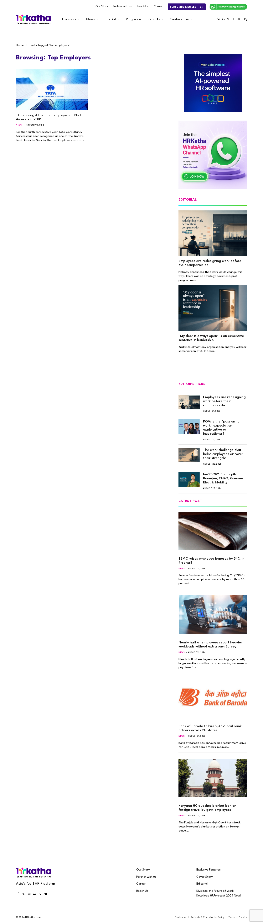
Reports (154, 19)
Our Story (101, 6)
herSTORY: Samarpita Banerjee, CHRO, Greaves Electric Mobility (223, 478)
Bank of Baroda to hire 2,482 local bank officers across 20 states (210, 728)
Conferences (179, 19)
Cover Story (204, 876)
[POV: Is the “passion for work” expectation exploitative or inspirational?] (189, 426)
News (90, 19)
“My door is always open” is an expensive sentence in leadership (211, 338)
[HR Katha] (33, 19)
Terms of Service (237, 917)
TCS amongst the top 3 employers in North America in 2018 (49, 117)
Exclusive (69, 19)
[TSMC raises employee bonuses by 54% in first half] (212, 531)
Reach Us (143, 6)
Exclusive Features (208, 869)
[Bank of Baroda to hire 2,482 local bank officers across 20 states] (212, 698)
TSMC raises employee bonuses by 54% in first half (211, 560)
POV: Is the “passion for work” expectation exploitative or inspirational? (222, 427)
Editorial (202, 883)
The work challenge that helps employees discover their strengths (223, 454)
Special (110, 19)
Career (158, 6)
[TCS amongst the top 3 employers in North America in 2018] (52, 89)
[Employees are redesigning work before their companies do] (212, 233)
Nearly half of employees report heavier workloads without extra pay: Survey (210, 644)
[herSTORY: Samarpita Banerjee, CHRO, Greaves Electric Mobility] (189, 479)
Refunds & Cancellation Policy (207, 917)
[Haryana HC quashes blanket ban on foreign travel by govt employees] (212, 778)
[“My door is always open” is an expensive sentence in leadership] (212, 308)
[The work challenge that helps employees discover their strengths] (189, 455)
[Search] (245, 19)
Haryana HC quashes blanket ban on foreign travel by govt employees (207, 808)
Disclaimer (181, 917)
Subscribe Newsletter (186, 7)
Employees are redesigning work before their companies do (209, 263)
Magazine (133, 19)
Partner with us (122, 6)
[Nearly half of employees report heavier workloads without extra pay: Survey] (212, 614)
